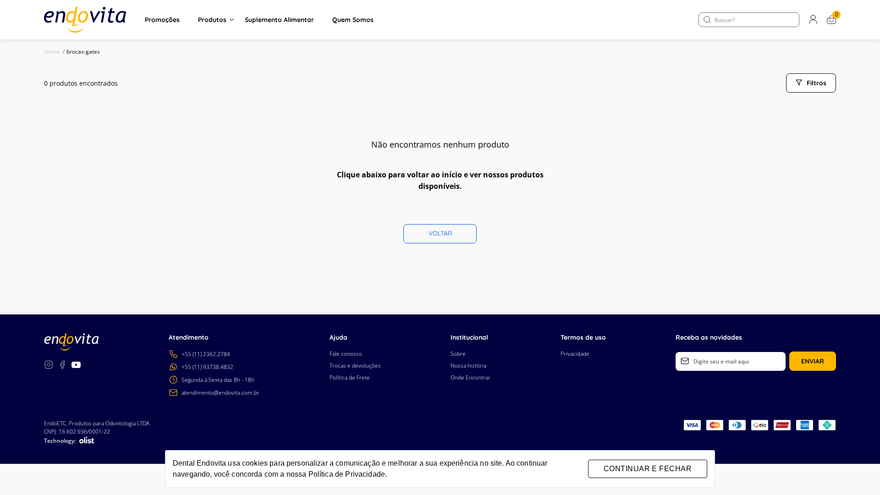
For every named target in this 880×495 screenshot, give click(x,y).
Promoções (162, 20)
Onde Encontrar (470, 377)
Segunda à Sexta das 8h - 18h (218, 380)
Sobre (458, 354)
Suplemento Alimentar (279, 20)
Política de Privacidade (346, 474)
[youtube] (76, 366)
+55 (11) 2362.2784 (206, 354)
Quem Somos (353, 20)
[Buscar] (707, 19)
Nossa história (468, 365)
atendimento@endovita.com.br (220, 392)
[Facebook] (62, 366)
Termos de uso (583, 337)
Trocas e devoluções (355, 365)
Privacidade (575, 354)
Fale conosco (346, 354)
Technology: (60, 441)
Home (54, 51)
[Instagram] (48, 366)
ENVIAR (812, 361)
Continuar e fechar (648, 469)
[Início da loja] (85, 19)
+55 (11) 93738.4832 (207, 367)
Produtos (212, 20)
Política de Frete (350, 377)
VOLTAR (440, 233)
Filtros (816, 83)
